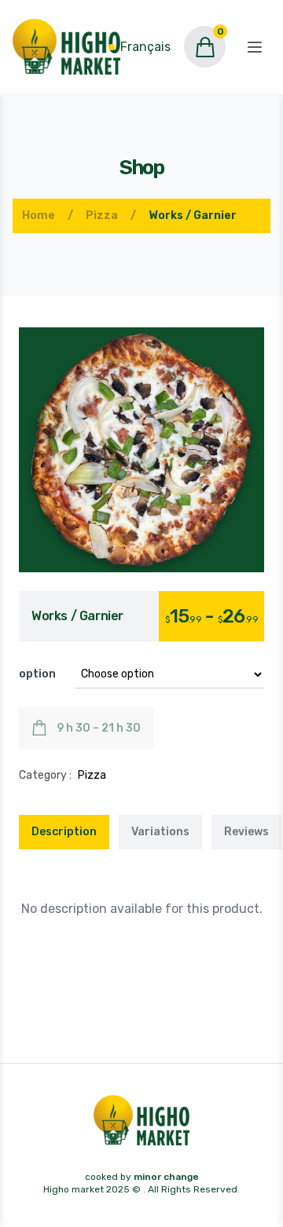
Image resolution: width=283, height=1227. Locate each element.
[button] (141, 449)
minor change (166, 1176)
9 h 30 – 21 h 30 (99, 728)
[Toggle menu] (254, 47)
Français (145, 46)
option (37, 674)
